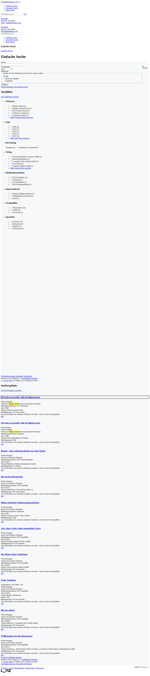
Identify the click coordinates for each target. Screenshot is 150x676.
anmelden (4, 19)
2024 (14, 131)
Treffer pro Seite (31, 381)
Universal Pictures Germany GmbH (26, 157)
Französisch (17, 229)
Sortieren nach (6, 378)
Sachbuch (16, 180)
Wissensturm (17, 208)
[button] (145, 67)
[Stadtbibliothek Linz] (9, 2)
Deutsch (16, 222)
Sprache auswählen (8, 21)
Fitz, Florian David (20, 111)
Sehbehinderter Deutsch (21, 196)
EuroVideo (17, 164)
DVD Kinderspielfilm (21, 184)
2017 (14, 136)
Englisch (16, 226)
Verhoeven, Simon (19, 113)
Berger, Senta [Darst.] (21, 108)
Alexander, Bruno (19, 115)
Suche (3, 62)
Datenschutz (30, 668)
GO (25, 14)
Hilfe (3, 23)
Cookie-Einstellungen (16, 668)
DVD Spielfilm (18, 177)
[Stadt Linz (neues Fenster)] (6, 672)
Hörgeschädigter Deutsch (22, 194)
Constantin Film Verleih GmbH (24, 161)
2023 (14, 134)
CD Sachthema (18, 182)
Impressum (40, 668)
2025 (14, 129)
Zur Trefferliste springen (10, 97)
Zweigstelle (5, 67)
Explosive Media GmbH (22, 166)
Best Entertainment (20, 159)
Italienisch (16, 224)
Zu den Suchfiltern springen (11, 390)
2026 (14, 127)
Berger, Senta (18, 106)
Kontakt (4, 668)
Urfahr (15, 210)
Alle (6, 76)
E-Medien (9, 81)
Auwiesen (16, 212)
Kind (14, 198)
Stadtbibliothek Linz (13, 23)
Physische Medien (12, 79)
